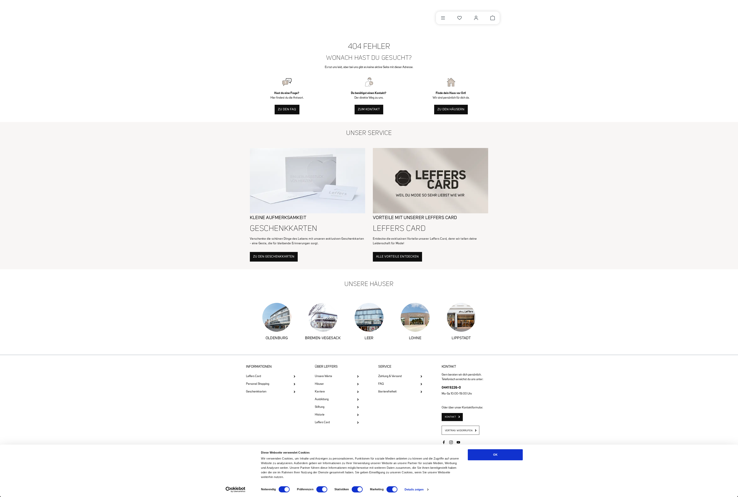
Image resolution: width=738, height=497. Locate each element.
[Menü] (443, 18)
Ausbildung (322, 399)
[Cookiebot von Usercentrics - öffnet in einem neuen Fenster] (235, 489)
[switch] (321, 489)
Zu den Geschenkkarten (273, 256)
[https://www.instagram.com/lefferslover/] (451, 442)
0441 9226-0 (451, 387)
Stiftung (319, 407)
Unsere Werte (323, 376)
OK (495, 454)
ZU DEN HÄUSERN (451, 109)
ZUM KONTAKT (369, 109)
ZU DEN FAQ (287, 109)
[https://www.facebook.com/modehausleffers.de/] (444, 442)
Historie (319, 414)
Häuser (319, 384)
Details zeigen (414, 489)
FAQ (381, 384)
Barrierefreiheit (387, 391)
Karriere (320, 391)
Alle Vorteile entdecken (397, 256)
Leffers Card (253, 376)
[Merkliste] (459, 18)
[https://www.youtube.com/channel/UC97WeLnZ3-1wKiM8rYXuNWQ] (458, 442)
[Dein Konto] (476, 18)
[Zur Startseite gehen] (267, 15)
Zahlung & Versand (390, 376)
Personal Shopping (257, 384)
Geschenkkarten (256, 391)
